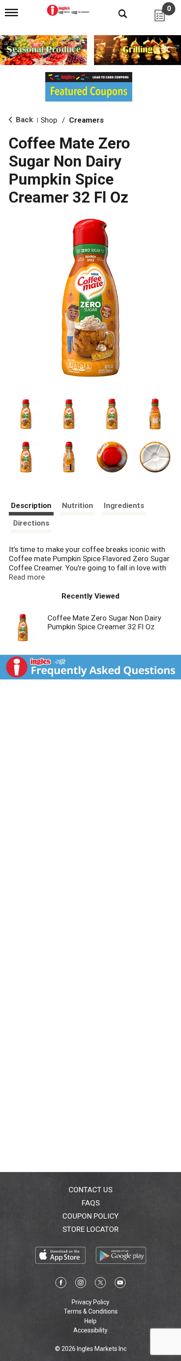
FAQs (91, 1202)
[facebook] (60, 1284)
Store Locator (90, 1229)
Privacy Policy (90, 1302)
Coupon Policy (90, 1216)
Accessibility (90, 1330)
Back (23, 119)
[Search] (116, 13)
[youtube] (120, 1284)
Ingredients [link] (124, 505)
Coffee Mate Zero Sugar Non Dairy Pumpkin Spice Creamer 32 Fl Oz (104, 622)
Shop (48, 120)
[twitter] (100, 1284)
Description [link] (31, 505)
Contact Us (90, 1189)
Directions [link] (31, 523)
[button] (26, 414)
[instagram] (80, 1284)
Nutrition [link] (77, 505)
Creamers (86, 120)
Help (90, 1321)
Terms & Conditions (91, 1311)
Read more (27, 577)
